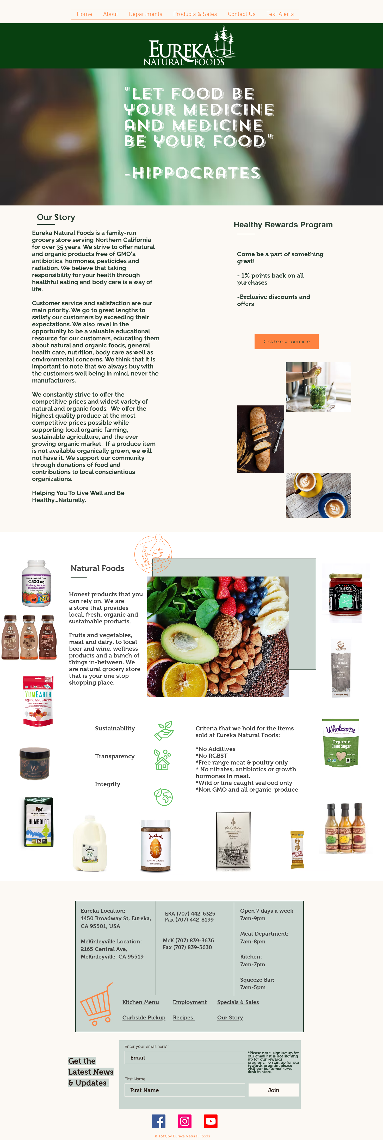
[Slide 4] (227, 690)
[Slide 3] (221, 690)
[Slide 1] (209, 690)
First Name (135, 1079)
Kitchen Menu (140, 1002)
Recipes (184, 1017)
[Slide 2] (215, 690)
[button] (110, 14)
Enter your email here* (146, 1046)
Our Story (230, 1017)
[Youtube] (211, 1121)
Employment (190, 1002)
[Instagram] (184, 1121)
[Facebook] (158, 1121)
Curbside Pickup (143, 1017)
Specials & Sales (238, 1002)
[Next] (284, 637)
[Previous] (152, 637)
